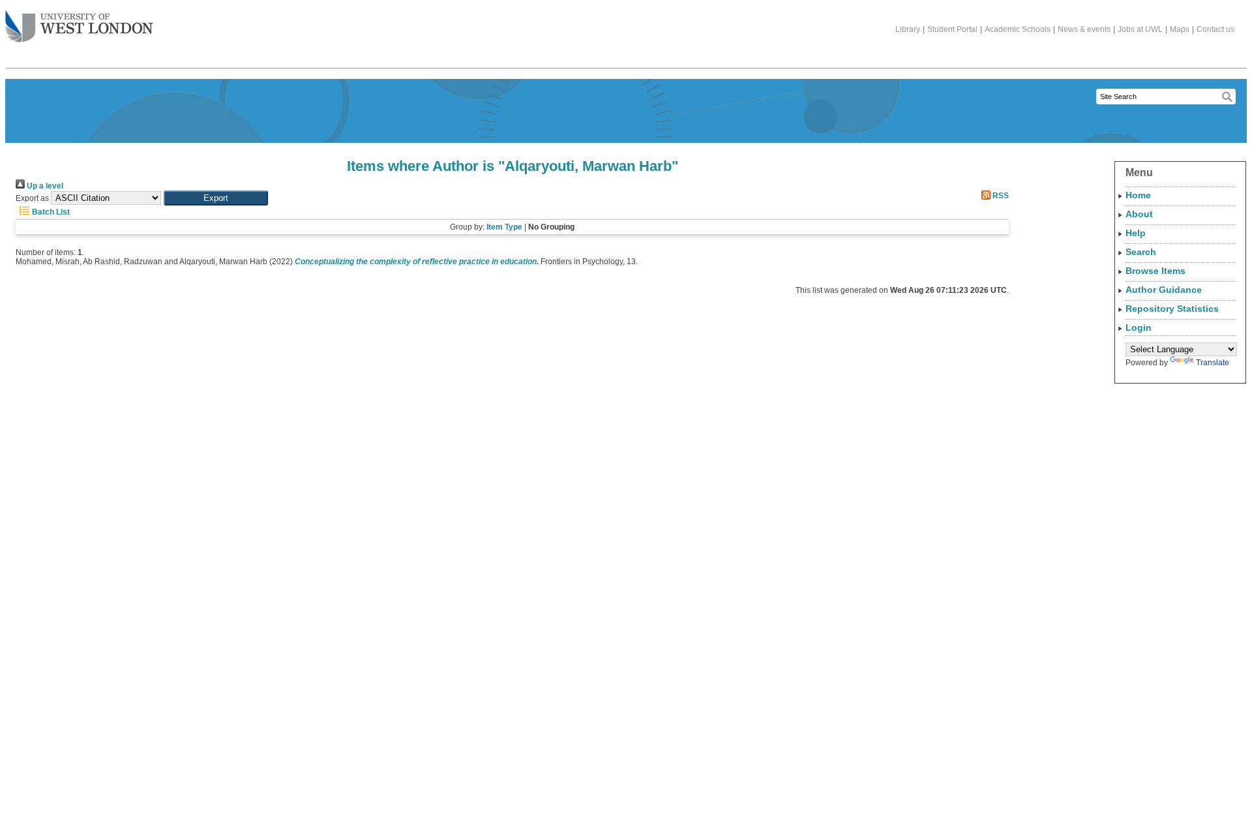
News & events (1084, 29)
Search (1140, 252)
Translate (1212, 362)
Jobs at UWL (1140, 29)
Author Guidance (1163, 289)
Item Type (504, 227)
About (1139, 214)
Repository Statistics (1172, 308)
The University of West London (79, 27)
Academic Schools (1018, 29)
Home (1138, 195)
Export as (32, 198)
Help (1135, 233)
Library (907, 29)
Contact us (1215, 29)
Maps (1179, 29)
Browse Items (1155, 270)
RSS (1000, 195)
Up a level (44, 185)
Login (1138, 327)
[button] (216, 197)
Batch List (50, 212)
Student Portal (952, 29)
